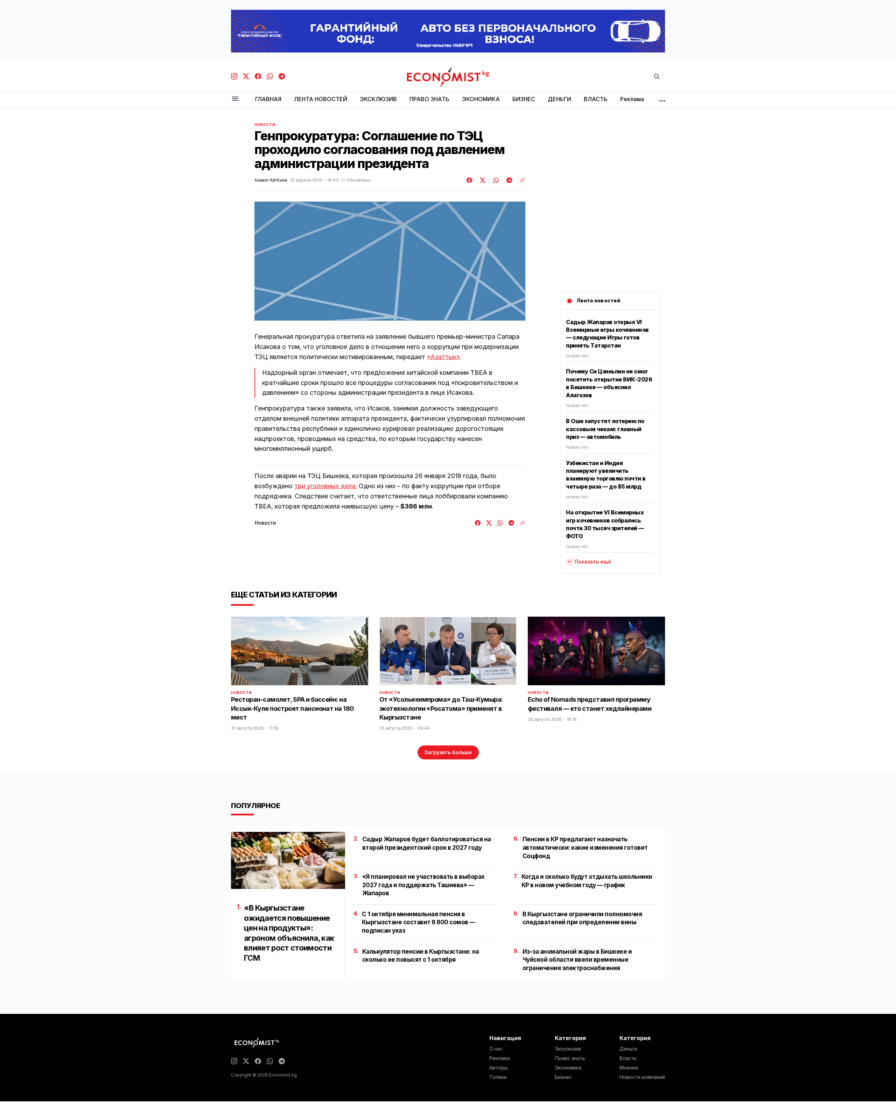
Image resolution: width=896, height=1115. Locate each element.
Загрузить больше (448, 752)
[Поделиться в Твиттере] (481, 180)
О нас (496, 1049)
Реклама (499, 1058)
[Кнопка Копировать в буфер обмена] (520, 180)
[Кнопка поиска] (656, 77)
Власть (628, 1058)
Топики (497, 1077)
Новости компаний (642, 1077)
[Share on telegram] (508, 180)
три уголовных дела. (325, 486)
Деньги (628, 1049)
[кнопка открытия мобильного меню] (235, 99)
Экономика (568, 1068)
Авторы (498, 1068)
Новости (264, 124)
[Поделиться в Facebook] (469, 180)
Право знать (570, 1058)
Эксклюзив (568, 1049)
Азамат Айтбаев (270, 180)
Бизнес (563, 1077)
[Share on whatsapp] (495, 180)
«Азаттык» (443, 356)
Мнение (629, 1068)
